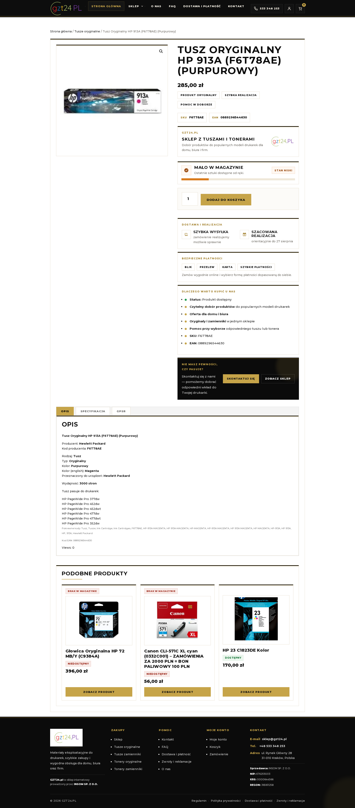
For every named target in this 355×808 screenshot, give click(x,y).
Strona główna (106, 6)
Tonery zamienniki (128, 769)
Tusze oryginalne (87, 31)
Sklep (133, 6)
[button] (161, 51)
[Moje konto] (289, 8)
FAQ (172, 6)
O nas (156, 6)
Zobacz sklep (278, 378)
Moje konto (218, 739)
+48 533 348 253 (272, 746)
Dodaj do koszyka (226, 200)
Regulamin (198, 800)
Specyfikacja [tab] (93, 411)
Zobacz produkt (99, 692)
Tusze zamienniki (127, 754)
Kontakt (236, 6)
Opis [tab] (65, 411)
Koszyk (215, 747)
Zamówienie (219, 754)
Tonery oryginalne (128, 761)
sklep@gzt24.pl (274, 739)
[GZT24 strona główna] (66, 8)
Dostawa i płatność (202, 6)
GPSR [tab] (121, 411)
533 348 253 (270, 8)
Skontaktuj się (241, 378)
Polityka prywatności (226, 800)
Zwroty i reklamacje (176, 761)
